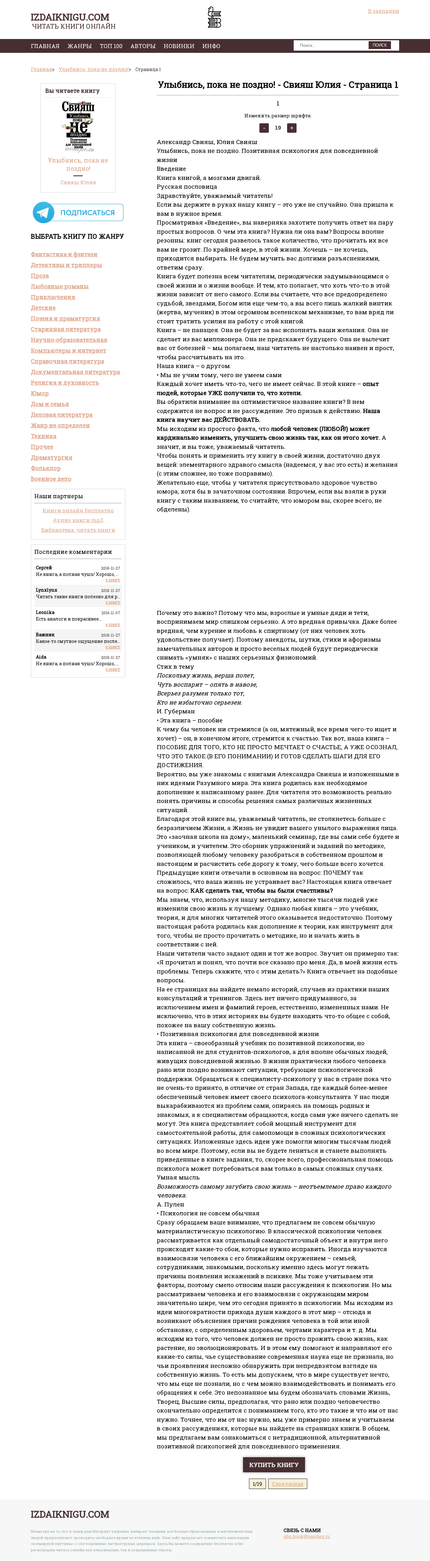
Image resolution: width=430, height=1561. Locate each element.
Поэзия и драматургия (65, 318)
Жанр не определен (60, 425)
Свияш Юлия (78, 182)
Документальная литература (75, 372)
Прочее (42, 446)
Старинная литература (66, 329)
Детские (43, 307)
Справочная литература (67, 361)
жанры (79, 46)
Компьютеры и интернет (68, 350)
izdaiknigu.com (70, 17)
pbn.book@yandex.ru (307, 1536)
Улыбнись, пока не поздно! (78, 164)
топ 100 (111, 46)
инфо (211, 46)
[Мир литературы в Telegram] (78, 223)
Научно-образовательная (69, 339)
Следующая (287, 1483)
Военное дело (51, 478)
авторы (143, 46)
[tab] (78, 254)
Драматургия (51, 457)
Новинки (179, 46)
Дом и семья (50, 404)
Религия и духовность (65, 382)
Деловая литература (62, 414)
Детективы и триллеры (66, 265)
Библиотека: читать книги (78, 529)
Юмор (40, 393)
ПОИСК (380, 45)
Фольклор (46, 468)
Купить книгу (274, 1465)
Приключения (53, 297)
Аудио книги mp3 (78, 520)
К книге (113, 580)
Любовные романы (60, 286)
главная (45, 46)
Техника (43, 436)
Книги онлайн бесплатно (78, 510)
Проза (40, 275)
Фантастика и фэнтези (64, 254)
